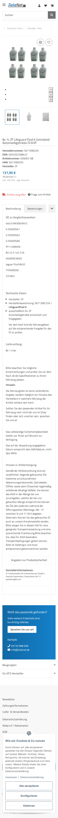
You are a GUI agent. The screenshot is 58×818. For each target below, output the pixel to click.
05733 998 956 (19, 646)
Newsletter (8, 699)
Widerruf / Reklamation (15, 726)
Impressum (11, 777)
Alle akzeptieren (29, 785)
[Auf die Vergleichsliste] (40, 42)
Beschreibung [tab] (13, 209)
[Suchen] (52, 15)
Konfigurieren (29, 795)
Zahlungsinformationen (15, 706)
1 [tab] (51, 90)
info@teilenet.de (20, 650)
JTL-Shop (7, 816)
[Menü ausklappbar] (4, 3)
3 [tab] (51, 99)
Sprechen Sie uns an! (22, 629)
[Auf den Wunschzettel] (48, 42)
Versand (25, 180)
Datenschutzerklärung (32, 777)
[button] (39, 5)
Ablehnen (29, 805)
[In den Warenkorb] (5, 34)
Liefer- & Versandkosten (15, 712)
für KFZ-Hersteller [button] (13, 673)
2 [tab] (51, 94)
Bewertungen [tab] (35, 209)
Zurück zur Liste (14, 28)
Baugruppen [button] (9, 664)
